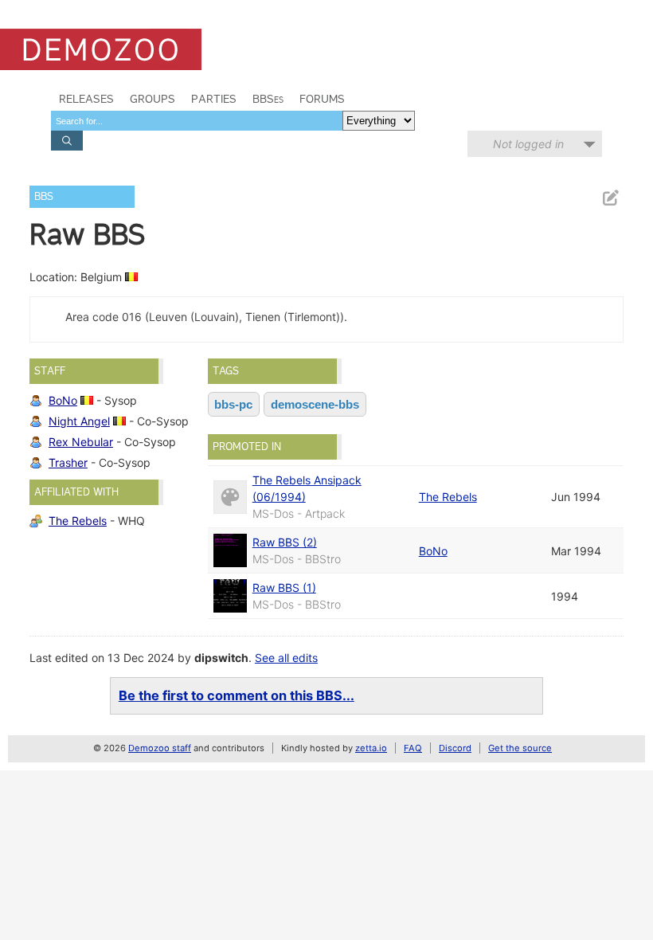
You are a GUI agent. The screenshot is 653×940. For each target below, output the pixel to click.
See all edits (286, 657)
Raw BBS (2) (284, 542)
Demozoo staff (159, 748)
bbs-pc (233, 404)
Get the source (520, 748)
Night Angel (79, 421)
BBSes (267, 99)
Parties (214, 99)
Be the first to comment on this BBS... (236, 695)
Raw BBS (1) (284, 587)
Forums (322, 99)
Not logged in (528, 144)
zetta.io (371, 748)
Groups (152, 99)
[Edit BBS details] (610, 198)
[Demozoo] (100, 49)
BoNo (63, 400)
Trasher (68, 462)
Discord (455, 748)
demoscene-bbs (315, 404)
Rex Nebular (81, 441)
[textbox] (196, 121)
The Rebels (78, 520)
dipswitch (221, 657)
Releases (86, 99)
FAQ (413, 748)
